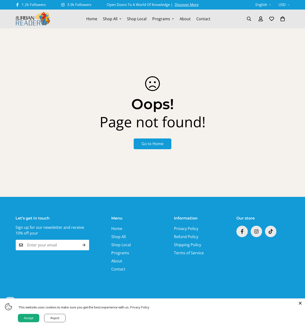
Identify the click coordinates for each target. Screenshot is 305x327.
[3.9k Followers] (256, 231)
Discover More (186, 4)
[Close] (300, 303)
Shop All (110, 18)
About (185, 18)
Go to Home (152, 143)
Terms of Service (189, 252)
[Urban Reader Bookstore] (32, 19)
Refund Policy (186, 236)
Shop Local (137, 18)
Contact (203, 18)
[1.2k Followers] (242, 231)
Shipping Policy (187, 244)
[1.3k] (270, 231)
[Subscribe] (84, 245)
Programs (161, 18)
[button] (282, 18)
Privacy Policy (186, 228)
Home (91, 18)
